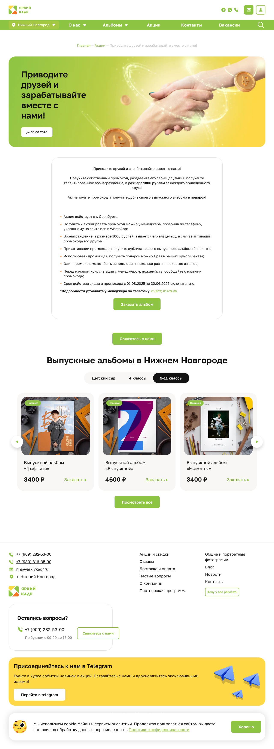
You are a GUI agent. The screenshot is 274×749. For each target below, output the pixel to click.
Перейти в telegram (39, 694)
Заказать (73, 479)
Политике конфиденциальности (159, 729)
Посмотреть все (137, 502)
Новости (213, 574)
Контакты (191, 24)
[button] (17, 442)
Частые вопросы (155, 576)
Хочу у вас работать (222, 592)
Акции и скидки (154, 554)
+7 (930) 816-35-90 (33, 561)
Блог (209, 567)
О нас (74, 24)
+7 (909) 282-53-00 (33, 554)
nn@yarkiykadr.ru (32, 569)
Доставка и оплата (157, 568)
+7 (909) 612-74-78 (163, 291)
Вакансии (229, 24)
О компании (151, 583)
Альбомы (112, 24)
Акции (153, 24)
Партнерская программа (163, 590)
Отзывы (147, 561)
